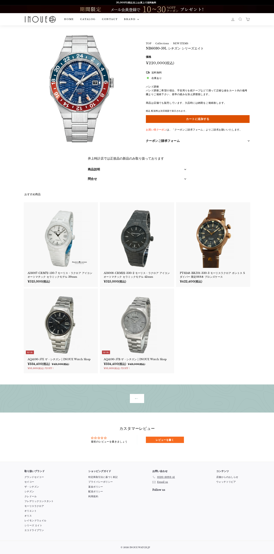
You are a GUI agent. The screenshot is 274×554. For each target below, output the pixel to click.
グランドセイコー (34, 477)
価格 (148, 57)
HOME (69, 19)
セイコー (29, 481)
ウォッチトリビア (226, 481)
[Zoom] (80, 88)
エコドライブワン (34, 530)
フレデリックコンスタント (39, 501)
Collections (162, 43)
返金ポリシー (95, 486)
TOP (148, 43)
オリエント (30, 510)
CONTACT (110, 19)
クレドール (30, 496)
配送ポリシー (95, 491)
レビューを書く (165, 439)
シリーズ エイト (33, 525)
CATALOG (88, 19)
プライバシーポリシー (100, 481)
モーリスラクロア (34, 506)
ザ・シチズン (31, 486)
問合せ (92, 179)
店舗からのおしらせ (227, 477)
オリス (28, 515)
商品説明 (94, 169)
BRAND (130, 19)
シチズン (29, 491)
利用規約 (93, 496)
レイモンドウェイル (35, 520)
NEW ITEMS (180, 43)
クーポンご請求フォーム (163, 141)
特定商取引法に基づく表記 (103, 477)
